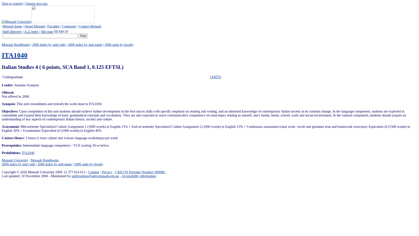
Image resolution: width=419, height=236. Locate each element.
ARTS (215, 77)
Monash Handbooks (16, 45)
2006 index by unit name (85, 45)
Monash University (15, 160)
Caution (93, 172)
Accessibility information (139, 176)
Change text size (36, 3)
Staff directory (12, 31)
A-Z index (31, 31)
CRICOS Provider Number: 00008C (140, 172)
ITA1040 (14, 55)
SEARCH (61, 31)
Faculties (53, 26)
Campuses (69, 26)
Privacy (107, 172)
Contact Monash (90, 26)
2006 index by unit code (48, 45)
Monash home (12, 26)
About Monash (34, 26)
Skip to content (12, 3)
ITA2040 (28, 153)
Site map (47, 31)
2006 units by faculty (119, 45)
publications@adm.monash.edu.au (95, 176)
